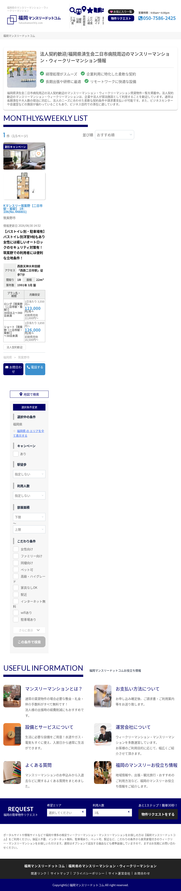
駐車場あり (28, 619)
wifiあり (26, 612)
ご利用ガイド (97, 20)
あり (23, 453)
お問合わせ (15, 369)
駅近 (24, 594)
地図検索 (84, 20)
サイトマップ (60, 873)
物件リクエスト (121, 18)
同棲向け (27, 563)
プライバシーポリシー (89, 873)
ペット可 (27, 569)
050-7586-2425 (159, 18)
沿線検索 (78, 20)
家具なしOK (29, 587)
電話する (37, 367)
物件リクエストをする (158, 814)
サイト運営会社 (119, 873)
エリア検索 (72, 20)
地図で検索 (31, 394)
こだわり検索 (90, 20)
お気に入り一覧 (122, 11)
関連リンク (39, 873)
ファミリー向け (31, 556)
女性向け (27, 549)
